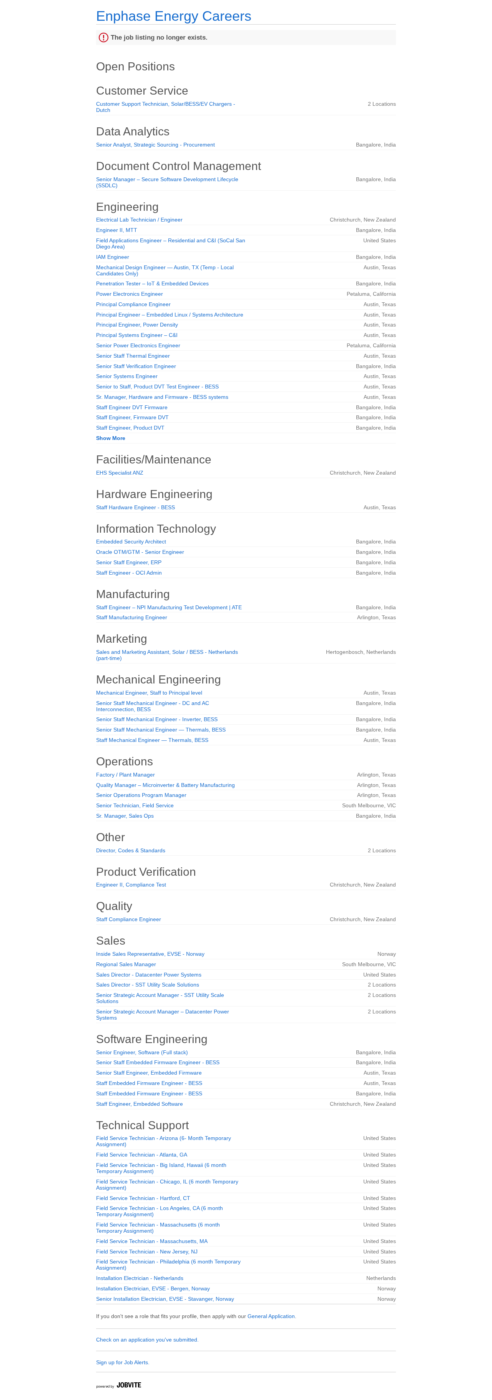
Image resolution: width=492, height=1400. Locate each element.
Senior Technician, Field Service (135, 805)
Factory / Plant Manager (125, 775)
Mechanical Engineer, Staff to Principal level (149, 693)
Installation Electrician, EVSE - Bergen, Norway (153, 1288)
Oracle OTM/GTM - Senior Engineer (140, 552)
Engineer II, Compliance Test (131, 885)
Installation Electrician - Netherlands (139, 1278)
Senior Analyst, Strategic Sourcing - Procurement (155, 145)
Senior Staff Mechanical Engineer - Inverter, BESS (157, 719)
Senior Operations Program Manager (141, 795)
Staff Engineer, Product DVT (130, 428)
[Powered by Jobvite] (118, 1386)
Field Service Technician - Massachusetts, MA (152, 1241)
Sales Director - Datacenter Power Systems (148, 975)
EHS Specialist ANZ (119, 473)
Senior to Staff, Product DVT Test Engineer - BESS (157, 386)
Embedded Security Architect (131, 541)
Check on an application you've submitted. (147, 1340)
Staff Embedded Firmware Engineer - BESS (149, 1083)
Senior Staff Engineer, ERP (128, 562)
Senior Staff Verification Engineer (136, 366)
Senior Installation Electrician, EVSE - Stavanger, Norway (165, 1299)
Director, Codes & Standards (130, 850)
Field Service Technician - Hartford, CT (143, 1198)
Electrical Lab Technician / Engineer (139, 220)
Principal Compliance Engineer (133, 304)
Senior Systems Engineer (127, 376)
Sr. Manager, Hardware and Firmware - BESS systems (162, 397)
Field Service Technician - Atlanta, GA (141, 1155)
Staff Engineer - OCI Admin (129, 573)
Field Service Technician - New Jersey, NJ (147, 1251)
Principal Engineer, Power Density (137, 325)
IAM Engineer (112, 257)
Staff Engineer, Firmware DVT (132, 417)
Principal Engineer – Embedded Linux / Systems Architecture (169, 315)
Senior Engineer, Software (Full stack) (142, 1052)
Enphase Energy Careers (173, 16)
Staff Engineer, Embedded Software (139, 1104)
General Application (271, 1316)
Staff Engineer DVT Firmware (132, 407)
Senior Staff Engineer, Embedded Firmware (149, 1073)
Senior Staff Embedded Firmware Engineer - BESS (157, 1062)
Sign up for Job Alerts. (123, 1362)
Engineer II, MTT (116, 230)
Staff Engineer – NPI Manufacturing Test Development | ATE (169, 607)
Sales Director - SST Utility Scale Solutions (147, 985)
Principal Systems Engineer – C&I (137, 335)
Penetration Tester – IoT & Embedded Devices (152, 283)
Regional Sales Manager (126, 964)
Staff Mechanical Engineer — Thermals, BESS (152, 740)
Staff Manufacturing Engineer (131, 617)
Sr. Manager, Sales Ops (125, 816)
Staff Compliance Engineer (128, 919)
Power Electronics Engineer (129, 294)
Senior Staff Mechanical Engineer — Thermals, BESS (161, 730)
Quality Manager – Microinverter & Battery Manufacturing (165, 785)
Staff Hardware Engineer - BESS (135, 507)
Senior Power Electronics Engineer (138, 345)
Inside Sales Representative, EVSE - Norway (150, 954)
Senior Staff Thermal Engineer (133, 356)
